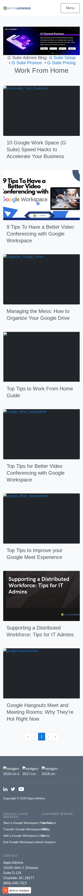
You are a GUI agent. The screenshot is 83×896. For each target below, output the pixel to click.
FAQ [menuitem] (44, 829)
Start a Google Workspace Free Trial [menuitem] (28, 822)
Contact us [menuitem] (49, 822)
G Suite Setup (62, 57)
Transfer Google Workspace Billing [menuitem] (26, 829)
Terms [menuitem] (46, 835)
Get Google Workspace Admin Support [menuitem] (29, 842)
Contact (10, 855)
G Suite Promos (27, 62)
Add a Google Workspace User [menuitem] (24, 835)
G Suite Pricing (61, 62)
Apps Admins (13, 862)
